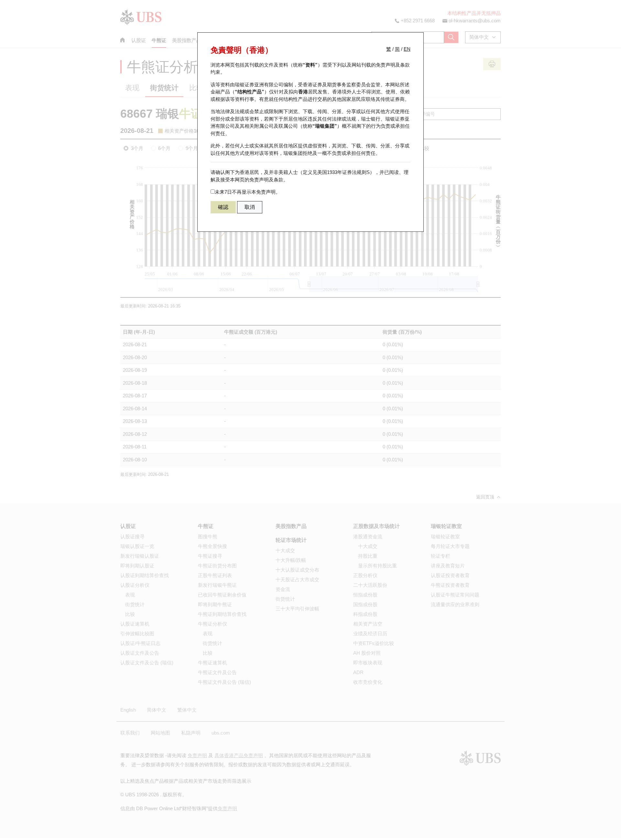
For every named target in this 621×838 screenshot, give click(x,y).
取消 (250, 207)
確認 (223, 207)
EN (407, 49)
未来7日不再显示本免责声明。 (247, 192)
